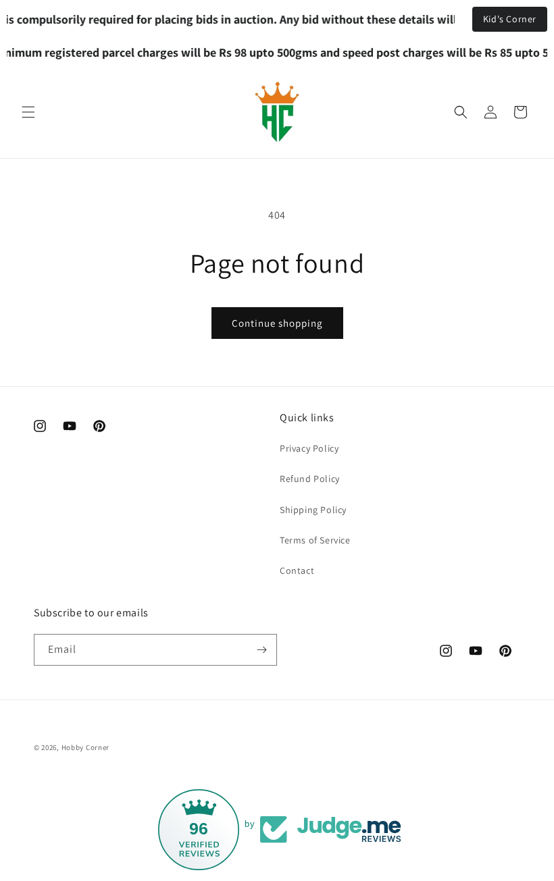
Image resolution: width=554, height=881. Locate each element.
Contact (297, 570)
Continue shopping (277, 323)
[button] (28, 112)
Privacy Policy (309, 448)
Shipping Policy (313, 510)
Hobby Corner (85, 747)
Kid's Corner (509, 19)
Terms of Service (315, 540)
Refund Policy (310, 479)
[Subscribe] (261, 650)
